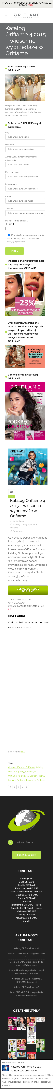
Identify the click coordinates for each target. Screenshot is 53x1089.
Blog (18, 524)
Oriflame (20, 521)
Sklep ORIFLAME (26, 882)
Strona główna (26, 878)
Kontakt (26, 921)
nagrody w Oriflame (28, 776)
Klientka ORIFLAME (26, 885)
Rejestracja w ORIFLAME (26, 895)
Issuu (22, 752)
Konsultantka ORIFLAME (26, 888)
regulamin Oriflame (26, 238)
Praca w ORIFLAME (26, 898)
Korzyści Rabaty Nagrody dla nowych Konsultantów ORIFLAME (26, 972)
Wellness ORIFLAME (26, 911)
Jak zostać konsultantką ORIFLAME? (26, 892)
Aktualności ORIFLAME (26, 918)
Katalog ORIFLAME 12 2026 (26, 948)
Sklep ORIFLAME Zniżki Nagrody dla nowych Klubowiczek (26, 963)
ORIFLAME (26, 901)
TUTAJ (31, 5)
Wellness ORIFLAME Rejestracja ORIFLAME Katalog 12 (26, 980)
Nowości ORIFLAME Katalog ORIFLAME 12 (26, 955)
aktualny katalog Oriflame (21, 767)
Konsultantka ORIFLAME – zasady (26, 908)
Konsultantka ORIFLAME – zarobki (26, 905)
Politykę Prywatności (16, 242)
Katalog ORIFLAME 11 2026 (26, 987)
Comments (18, 531)
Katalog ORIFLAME (26, 915)
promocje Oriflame (35, 780)
